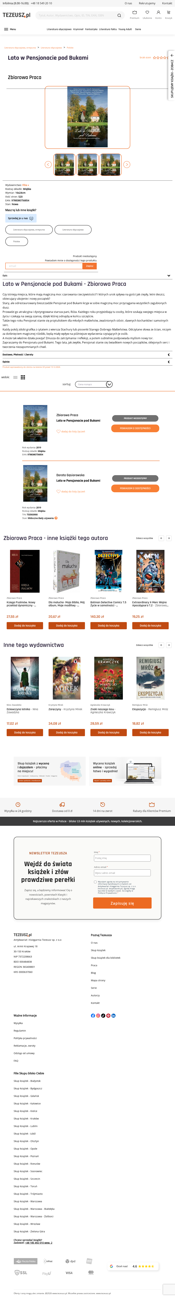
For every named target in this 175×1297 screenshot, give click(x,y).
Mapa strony (98, 980)
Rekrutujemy (147, 3)
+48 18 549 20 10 (41, 3)
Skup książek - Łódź (25, 1133)
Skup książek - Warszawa (28, 1201)
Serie (138, 29)
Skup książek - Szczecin (27, 1178)
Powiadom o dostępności (135, 428)
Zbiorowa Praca (24, 77)
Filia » (25, 185)
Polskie (70, 47)
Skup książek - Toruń (25, 1186)
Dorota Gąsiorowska (70, 475)
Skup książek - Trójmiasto (28, 1193)
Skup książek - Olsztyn (26, 1141)
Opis (5, 275)
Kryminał (78, 29)
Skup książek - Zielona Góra (29, 1231)
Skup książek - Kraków (26, 1118)
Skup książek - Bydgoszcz (28, 1088)
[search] (119, 15)
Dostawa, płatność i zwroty (18, 354)
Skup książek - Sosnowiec (28, 1171)
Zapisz (89, 266)
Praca (94, 965)
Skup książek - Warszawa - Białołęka (34, 1208)
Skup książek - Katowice (27, 1103)
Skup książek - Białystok (27, 1081)
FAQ (16, 1060)
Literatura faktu (108, 29)
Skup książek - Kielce (25, 1111)
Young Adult (125, 29)
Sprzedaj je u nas (18, 218)
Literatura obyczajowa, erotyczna (20, 47)
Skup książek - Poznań (26, 1156)
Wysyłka (18, 1023)
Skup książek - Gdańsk (26, 1096)
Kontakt (167, 3)
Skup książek (98, 950)
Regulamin (20, 1030)
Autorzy (95, 995)
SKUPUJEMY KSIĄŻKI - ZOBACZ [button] (172, 78)
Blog (93, 972)
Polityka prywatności (25, 1038)
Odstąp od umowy (24, 1053)
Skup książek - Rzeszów (27, 1163)
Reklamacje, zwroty (24, 1045)
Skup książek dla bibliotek (105, 957)
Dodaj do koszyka (25, 626)
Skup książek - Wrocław (27, 1224)
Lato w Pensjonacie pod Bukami (78, 420)
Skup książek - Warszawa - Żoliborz (33, 1216)
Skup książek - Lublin (26, 1126)
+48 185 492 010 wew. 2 (38, 1242)
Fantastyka (91, 29)
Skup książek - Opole (25, 1148)
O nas (128, 3)
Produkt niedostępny (135, 418)
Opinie (6, 362)
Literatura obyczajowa (59, 29)
